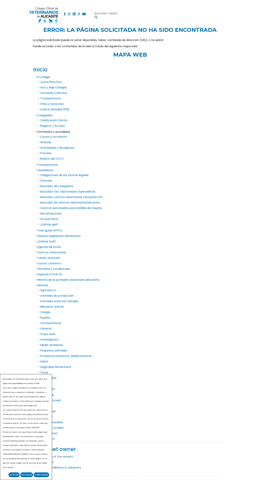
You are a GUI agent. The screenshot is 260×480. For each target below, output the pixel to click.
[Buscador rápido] (96, 17)
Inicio (40, 69)
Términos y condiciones (53, 269)
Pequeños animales (53, 350)
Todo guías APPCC (50, 230)
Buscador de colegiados (56, 186)
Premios (45, 153)
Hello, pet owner (54, 449)
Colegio (45, 312)
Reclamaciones (51, 213)
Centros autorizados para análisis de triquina (71, 208)
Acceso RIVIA (49, 219)
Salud (44, 361)
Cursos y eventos (49, 263)
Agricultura (48, 290)
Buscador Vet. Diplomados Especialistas (67, 192)
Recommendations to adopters (59, 468)
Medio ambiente (51, 345)
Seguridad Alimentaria (55, 367)
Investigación (49, 340)
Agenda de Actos (49, 247)
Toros (44, 372)
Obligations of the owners (55, 457)
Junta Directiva (50, 82)
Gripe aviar (48, 334)
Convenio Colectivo (53, 93)
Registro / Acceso (52, 126)
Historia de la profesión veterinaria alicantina (68, 280)
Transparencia (50, 98)
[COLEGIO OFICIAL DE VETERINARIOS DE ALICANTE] (43, 14)
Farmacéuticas (50, 323)
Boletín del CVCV (52, 159)
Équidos (45, 318)
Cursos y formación (53, 137)
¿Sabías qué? (49, 224)
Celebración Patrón (54, 120)
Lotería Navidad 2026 (54, 109)
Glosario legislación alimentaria (58, 236)
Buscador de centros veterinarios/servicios (70, 202)
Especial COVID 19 (49, 274)
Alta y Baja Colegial (53, 87)
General (45, 329)
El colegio (43, 77)
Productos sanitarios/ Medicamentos (66, 356)
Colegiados (45, 115)
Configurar (41, 474)
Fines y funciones (52, 104)
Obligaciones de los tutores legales (64, 175)
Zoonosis (46, 181)
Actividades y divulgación (57, 148)
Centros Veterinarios (51, 252)
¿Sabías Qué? (46, 241)
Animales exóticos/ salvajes (59, 301)
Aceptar (14, 474)
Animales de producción (57, 296)
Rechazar (26, 474)
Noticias (45, 142)
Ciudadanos (45, 170)
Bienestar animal (51, 307)
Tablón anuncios (48, 258)
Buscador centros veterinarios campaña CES (71, 197)
